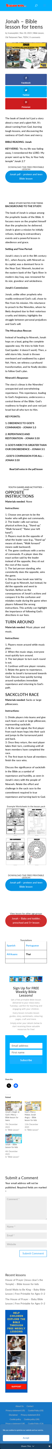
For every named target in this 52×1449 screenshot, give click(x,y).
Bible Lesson (38, 33)
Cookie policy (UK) (31, 1419)
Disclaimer (13, 1415)
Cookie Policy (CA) (36, 1424)
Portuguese (32, 945)
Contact (30, 1406)
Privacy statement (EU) (30, 1415)
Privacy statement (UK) (15, 1424)
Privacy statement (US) (15, 1411)
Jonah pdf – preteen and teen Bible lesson (26, 176)
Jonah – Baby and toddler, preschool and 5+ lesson (26, 920)
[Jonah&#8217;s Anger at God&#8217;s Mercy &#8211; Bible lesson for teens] (13, 1106)
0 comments (35, 37)
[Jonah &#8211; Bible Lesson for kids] (13, 1138)
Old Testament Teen (13, 37)
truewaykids (13, 33)
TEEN (25, 37)
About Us (20, 1406)
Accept (26, 1438)
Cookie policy (15, 1419)
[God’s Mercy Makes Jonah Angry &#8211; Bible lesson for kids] (33, 1106)
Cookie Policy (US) (35, 1411)
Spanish (11, 945)
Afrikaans (12, 954)
